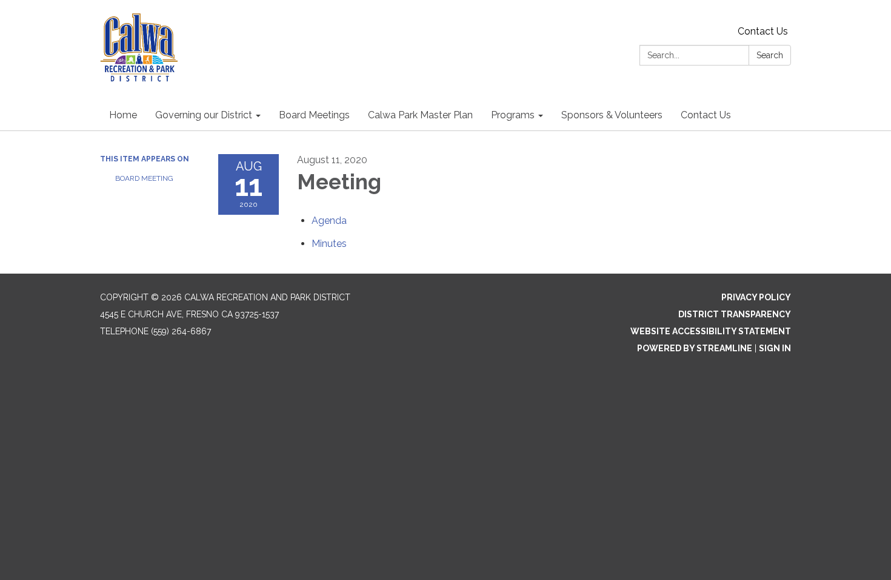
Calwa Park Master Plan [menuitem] (420, 115)
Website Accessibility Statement (710, 331)
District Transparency (734, 314)
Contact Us (763, 31)
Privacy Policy (756, 297)
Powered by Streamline (694, 348)
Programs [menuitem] (513, 115)
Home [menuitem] (123, 115)
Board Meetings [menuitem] (314, 115)
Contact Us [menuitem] (706, 115)
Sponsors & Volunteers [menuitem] (611, 115)
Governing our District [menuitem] (203, 115)
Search (769, 55)
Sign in (775, 348)
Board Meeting (144, 178)
